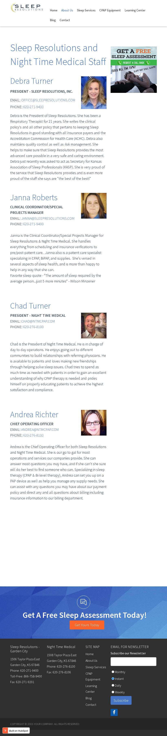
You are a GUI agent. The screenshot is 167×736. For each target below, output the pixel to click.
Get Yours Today (87, 625)
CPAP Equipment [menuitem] (110, 10)
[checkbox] (134, 682)
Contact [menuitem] (65, 20)
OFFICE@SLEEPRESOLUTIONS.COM (48, 100)
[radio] (134, 672)
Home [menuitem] (53, 10)
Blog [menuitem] (53, 20)
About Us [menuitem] (67, 10)
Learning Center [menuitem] (135, 10)
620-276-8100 (33, 327)
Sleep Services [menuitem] (86, 10)
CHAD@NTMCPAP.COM (38, 321)
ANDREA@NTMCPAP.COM (40, 429)
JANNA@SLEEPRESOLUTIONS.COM (48, 218)
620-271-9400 (33, 107)
